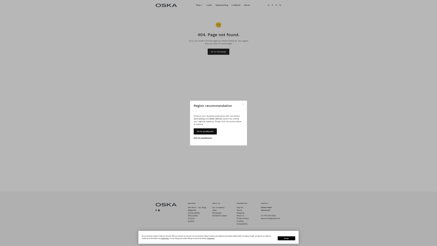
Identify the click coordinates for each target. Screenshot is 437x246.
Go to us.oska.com (205, 131)
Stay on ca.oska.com (203, 138)
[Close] (243, 104)
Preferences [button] (210, 238)
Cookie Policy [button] (165, 238)
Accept (286, 238)
